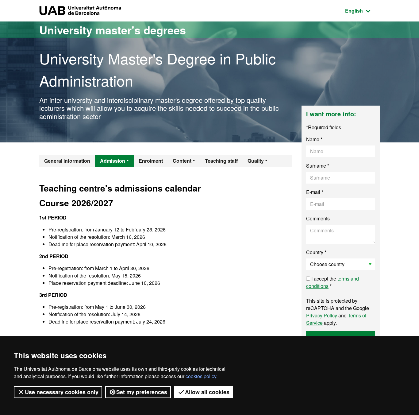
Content (182, 160)
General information (67, 160)
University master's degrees (112, 30)
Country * (316, 252)
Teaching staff (221, 160)
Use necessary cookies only (61, 392)
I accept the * (332, 282)
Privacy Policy (321, 315)
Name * (314, 139)
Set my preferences (141, 392)
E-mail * (314, 192)
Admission (112, 160)
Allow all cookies (207, 392)
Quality (256, 160)
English (362, 10)
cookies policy (201, 376)
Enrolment (151, 160)
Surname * (317, 165)
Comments (318, 218)
